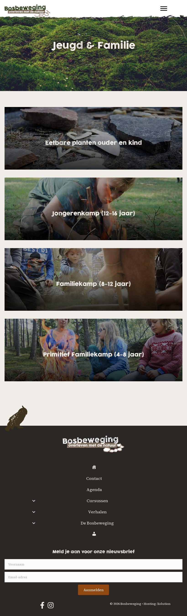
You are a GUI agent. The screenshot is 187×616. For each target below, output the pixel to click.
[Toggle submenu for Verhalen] (33, 512)
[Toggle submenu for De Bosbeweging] (33, 523)
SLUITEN (179, 548)
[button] (93, 590)
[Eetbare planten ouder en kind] (93, 138)
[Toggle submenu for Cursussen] (33, 501)
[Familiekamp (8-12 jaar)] (93, 279)
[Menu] (163, 9)
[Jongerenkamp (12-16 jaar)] (93, 209)
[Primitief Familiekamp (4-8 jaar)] (93, 350)
